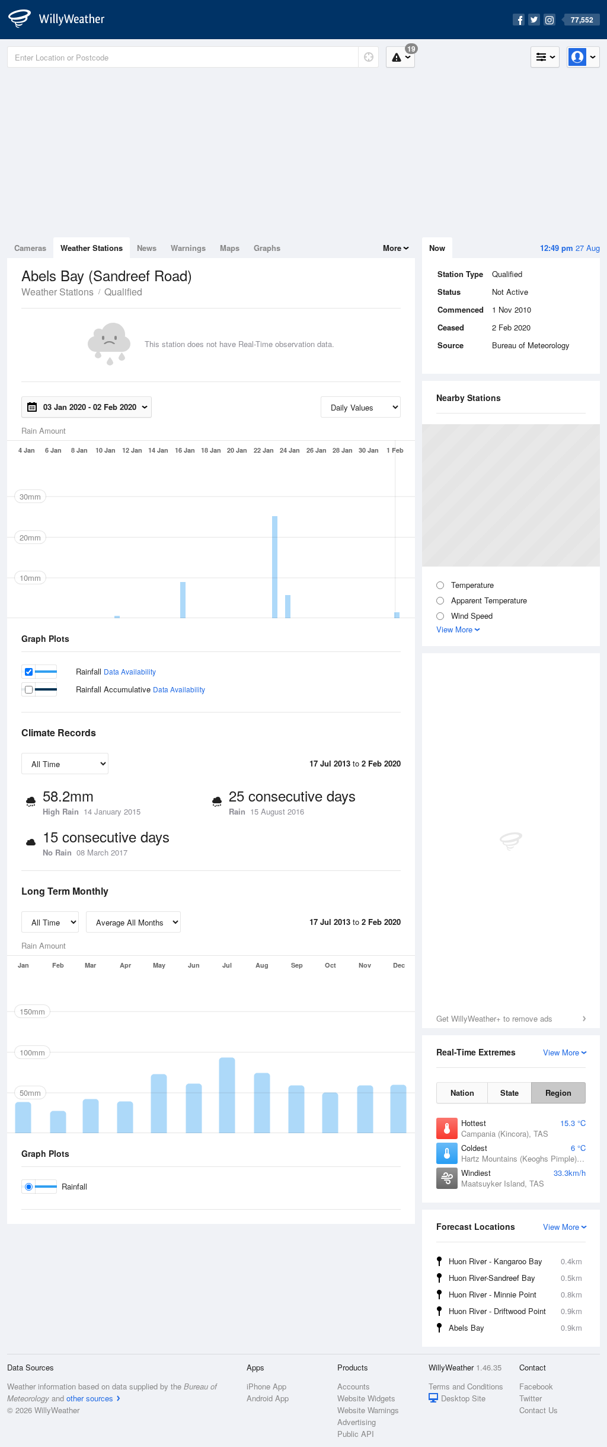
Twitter (530, 1398)
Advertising (356, 1421)
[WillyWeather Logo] (63, 19)
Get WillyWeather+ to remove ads (494, 1018)
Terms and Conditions (466, 1386)
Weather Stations (91, 247)
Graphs (267, 247)
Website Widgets (366, 1398)
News (146, 247)
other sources (89, 1398)
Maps (229, 247)
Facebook (536, 1386)
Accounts (353, 1386)
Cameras (30, 247)
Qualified (123, 291)
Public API (355, 1433)
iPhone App (266, 1386)
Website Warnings (368, 1410)
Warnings (188, 247)
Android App (268, 1398)
